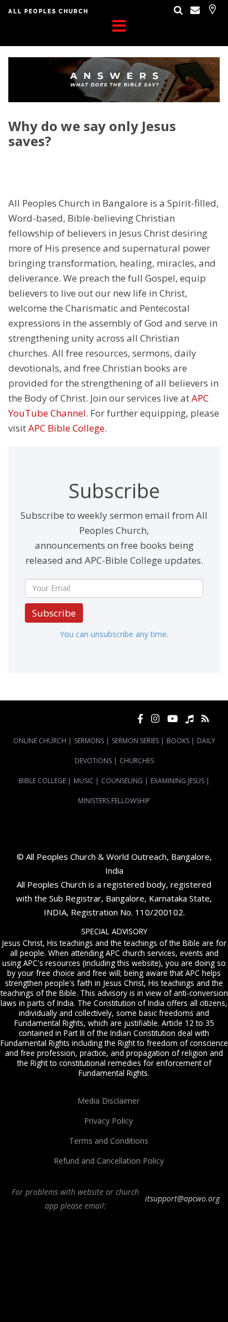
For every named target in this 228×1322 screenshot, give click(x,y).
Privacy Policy (108, 1120)
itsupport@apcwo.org (182, 1198)
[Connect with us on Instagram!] (155, 718)
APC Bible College (66, 428)
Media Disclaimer (108, 1100)
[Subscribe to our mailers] (195, 9)
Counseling (122, 780)
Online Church (39, 740)
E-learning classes (101, 1296)
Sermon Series (135, 740)
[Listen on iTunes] (189, 718)
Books (178, 740)
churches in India (188, 1266)
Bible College (42, 780)
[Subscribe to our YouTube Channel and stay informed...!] (172, 718)
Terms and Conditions (108, 1140)
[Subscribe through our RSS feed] (205, 718)
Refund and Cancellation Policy (109, 1160)
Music (84, 780)
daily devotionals (141, 1286)
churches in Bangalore (113, 1266)
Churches (137, 760)
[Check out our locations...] (212, 9)
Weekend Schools (159, 1296)
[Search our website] (178, 9)
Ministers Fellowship (114, 800)
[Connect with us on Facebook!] (140, 718)
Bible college (189, 1286)
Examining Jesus (177, 780)
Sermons (89, 740)
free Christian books (79, 1286)
